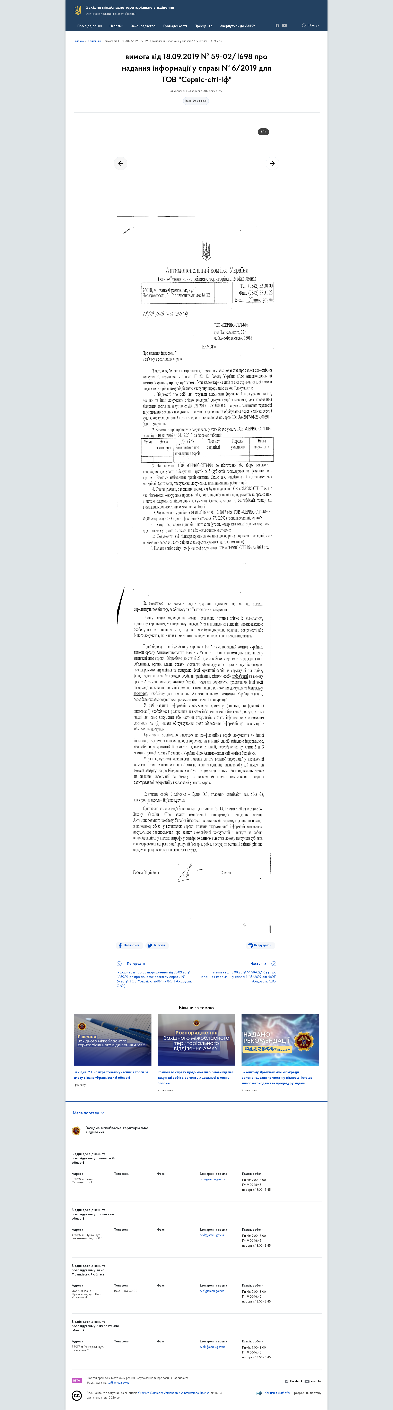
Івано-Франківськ (196, 101)
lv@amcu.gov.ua (118, 1382)
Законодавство (143, 26)
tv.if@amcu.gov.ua (212, 1291)
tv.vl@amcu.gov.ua (212, 1235)
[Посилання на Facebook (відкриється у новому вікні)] (277, 25)
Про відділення (89, 26)
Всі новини (94, 41)
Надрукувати (262, 945)
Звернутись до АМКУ (237, 26)
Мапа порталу (86, 1113)
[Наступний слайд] (272, 163)
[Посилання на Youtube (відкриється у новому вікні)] (284, 25)
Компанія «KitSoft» (277, 1393)
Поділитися (131, 945)
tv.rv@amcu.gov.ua (212, 1179)
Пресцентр (203, 26)
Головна (79, 41)
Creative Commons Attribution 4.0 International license (173, 1393)
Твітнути (159, 945)
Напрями (116, 26)
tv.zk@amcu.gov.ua (212, 1347)
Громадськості (175, 26)
